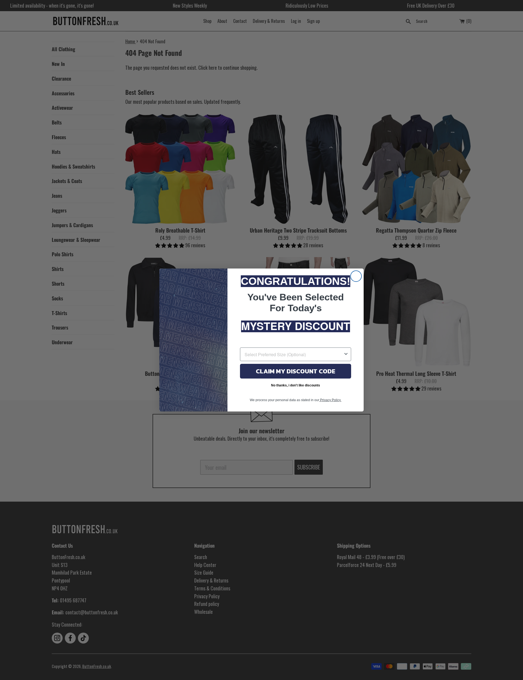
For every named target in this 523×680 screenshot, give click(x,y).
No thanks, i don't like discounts (295, 385)
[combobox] (294, 354)
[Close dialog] (356, 276)
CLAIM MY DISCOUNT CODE (295, 371)
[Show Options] (346, 354)
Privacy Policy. (330, 400)
